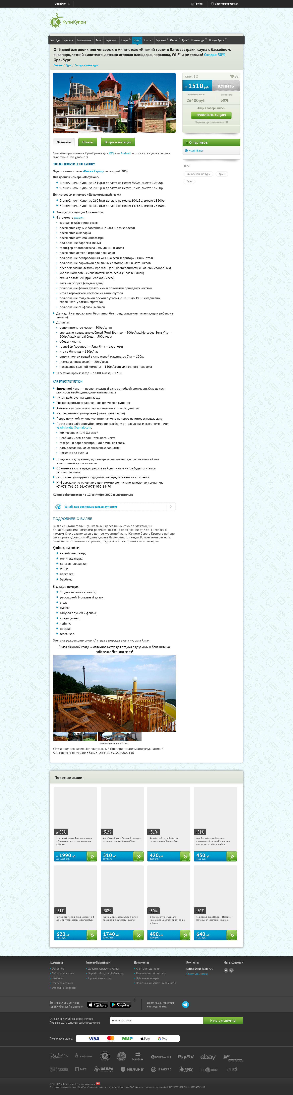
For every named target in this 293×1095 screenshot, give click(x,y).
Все (52, 40)
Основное (64, 142)
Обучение (111, 40)
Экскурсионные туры (198, 173)
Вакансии (58, 978)
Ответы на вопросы (64, 988)
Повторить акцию (211, 115)
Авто (99, 40)
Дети (185, 40)
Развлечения (85, 40)
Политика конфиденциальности (156, 983)
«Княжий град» (93, 171)
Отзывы (87, 142)
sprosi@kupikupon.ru (199, 969)
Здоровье (162, 40)
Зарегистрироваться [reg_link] (226, 3)
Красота (69, 40)
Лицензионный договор (151, 973)
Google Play (120, 1004)
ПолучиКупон (218, 40)
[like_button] (232, 77)
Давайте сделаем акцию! (103, 968)
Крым (222, 173)
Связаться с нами (197, 974)
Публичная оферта (147, 978)
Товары (126, 40)
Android (126, 153)
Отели (175, 40)
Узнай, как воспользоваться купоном (91, 507)
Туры (137, 40)
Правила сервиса (62, 983)
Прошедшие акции (100, 978)
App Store (97, 1004)
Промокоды (199, 40)
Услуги (148, 40)
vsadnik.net (196, 150)
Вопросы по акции (118, 142)
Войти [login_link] (199, 3)
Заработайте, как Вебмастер (106, 973)
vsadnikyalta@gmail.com (73, 427)
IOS (112, 153)
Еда (59, 40)
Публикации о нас (63, 973)
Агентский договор (148, 968)
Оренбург (60, 3)
